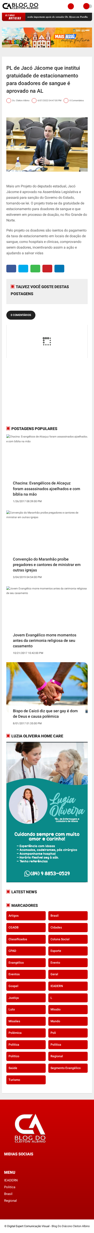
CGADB (14, 927)
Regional (56, 1056)
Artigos (14, 915)
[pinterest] (47, 268)
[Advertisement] (33, 391)
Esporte (55, 951)
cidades (56, 927)
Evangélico (16, 962)
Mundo (55, 1021)
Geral (54, 974)
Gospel (13, 986)
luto (12, 1009)
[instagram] (17, 1162)
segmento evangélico (65, 1068)
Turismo (14, 1079)
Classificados (18, 939)
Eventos (14, 974)
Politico (14, 1056)
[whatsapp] (35, 268)
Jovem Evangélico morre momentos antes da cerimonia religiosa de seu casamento (44, 640)
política (55, 1044)
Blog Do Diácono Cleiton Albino (71, 1226)
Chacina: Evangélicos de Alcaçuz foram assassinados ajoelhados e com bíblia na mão (46, 488)
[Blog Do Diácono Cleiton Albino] (20, 10)
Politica (14, 1044)
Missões (14, 1021)
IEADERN (56, 986)
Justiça (14, 998)
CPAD (12, 951)
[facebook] (11, 268)
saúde (13, 1068)
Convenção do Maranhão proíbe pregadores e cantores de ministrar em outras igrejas (47, 564)
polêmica (15, 1032)
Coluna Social (60, 939)
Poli (53, 1032)
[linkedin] (59, 268)
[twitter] (23, 268)
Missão (55, 1009)
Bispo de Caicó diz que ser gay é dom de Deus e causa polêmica (45, 714)
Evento (55, 962)
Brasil (54, 915)
